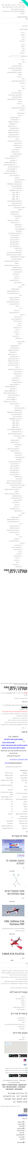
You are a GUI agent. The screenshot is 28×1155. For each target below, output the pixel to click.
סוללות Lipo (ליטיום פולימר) (14, 233)
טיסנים (19, 64)
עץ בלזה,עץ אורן (17, 317)
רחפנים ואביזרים (17, 216)
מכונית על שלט (9, 1089)
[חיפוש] (9, 56)
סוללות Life (18, 231)
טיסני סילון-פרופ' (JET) (13, 137)
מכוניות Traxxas (17, 182)
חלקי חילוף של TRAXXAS (15, 190)
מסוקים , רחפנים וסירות (19, 207)
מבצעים (22, 34)
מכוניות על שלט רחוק (16, 66)
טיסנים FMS (12, 124)
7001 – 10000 (15, 199)
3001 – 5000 (15, 194)
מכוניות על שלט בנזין (12, 1085)
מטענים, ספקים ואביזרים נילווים (14, 252)
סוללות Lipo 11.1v (14, 239)
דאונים (16, 139)
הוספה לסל (24, 707)
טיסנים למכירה (21, 1087)
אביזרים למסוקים (14, 214)
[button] (22, 1115)
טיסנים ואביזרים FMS (13, 122)
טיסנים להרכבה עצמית (13, 130)
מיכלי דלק (16, 332)
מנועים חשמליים (14, 289)
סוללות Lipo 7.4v (14, 237)
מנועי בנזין (16, 310)
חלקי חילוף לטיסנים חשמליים (14, 141)
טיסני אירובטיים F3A (13, 134)
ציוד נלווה (19, 76)
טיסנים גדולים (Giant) (13, 132)
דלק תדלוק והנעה (17, 327)
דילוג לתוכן (24, 1113)
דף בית (22, 32)
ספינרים (16, 177)
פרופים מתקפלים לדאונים (9, 164)
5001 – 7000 (15, 197)
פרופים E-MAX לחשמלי (9, 162)
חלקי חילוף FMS (11, 126)
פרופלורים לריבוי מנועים (13, 220)
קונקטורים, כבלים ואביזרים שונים (13, 254)
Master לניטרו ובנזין (10, 171)
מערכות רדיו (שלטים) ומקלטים (14, 72)
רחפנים (16, 218)
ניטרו (20, 295)
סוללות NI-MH (18, 248)
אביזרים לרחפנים (14, 222)
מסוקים (19, 209)
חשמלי (19, 287)
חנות (23, 61)
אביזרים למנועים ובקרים (12, 293)
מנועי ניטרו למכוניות (14, 299)
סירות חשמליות (17, 224)
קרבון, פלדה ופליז (17, 321)
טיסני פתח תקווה (22, 1085)
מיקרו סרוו (16, 278)
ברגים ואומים (18, 338)
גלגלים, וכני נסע (17, 143)
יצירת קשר (22, 41)
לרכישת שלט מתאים (13, 763)
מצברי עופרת (18, 250)
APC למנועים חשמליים (10, 158)
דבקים (19, 323)
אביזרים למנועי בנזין (13, 312)
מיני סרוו (16, 276)
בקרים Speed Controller (12, 291)
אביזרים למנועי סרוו (13, 280)
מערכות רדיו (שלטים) (16, 259)
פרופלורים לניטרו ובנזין (13, 167)
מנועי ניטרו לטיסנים (14, 297)
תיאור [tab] (23, 728)
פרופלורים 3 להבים (14, 175)
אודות (23, 39)
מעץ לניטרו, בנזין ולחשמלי (9, 173)
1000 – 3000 (15, 192)
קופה (23, 37)
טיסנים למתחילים (14, 117)
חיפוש (26, 56)
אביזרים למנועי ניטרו (13, 304)
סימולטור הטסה (17, 282)
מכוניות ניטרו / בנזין (17, 188)
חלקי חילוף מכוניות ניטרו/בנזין (14, 205)
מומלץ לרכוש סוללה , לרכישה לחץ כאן (18, 759)
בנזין (20, 308)
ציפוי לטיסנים (18, 147)
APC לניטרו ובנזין (11, 169)
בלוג (4, 1087)
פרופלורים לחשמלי (14, 156)
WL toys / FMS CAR (16, 186)
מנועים (19, 74)
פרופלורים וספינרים (17, 154)
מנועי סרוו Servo (17, 272)
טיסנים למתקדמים (14, 128)
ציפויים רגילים (15, 149)
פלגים (17, 306)
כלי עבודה (19, 325)
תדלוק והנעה (15, 336)
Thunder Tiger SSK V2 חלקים (14, 201)
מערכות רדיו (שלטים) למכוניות (11, 265)
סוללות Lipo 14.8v (14, 242)
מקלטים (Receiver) (16, 267)
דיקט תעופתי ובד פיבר (16, 319)
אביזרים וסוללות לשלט (16, 269)
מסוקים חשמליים (14, 212)
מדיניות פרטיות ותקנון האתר (17, 81)
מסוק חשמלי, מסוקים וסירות (15, 68)
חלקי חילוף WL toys (16, 203)
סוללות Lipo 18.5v (14, 244)
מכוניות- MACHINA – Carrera (14, 184)
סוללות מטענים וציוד (16, 70)
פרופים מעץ (12, 160)
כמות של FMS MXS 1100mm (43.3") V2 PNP (16, 705)
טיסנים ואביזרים (20, 113)
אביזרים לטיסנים (17, 145)
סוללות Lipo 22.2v (14, 246)
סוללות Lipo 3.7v (14, 235)
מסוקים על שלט (18, 1089)
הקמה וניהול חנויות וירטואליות (7, 1106)
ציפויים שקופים (14, 152)
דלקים (16, 329)
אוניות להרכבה (18, 227)
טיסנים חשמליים (14, 119)
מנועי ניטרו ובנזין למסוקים (12, 302)
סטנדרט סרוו (15, 274)
